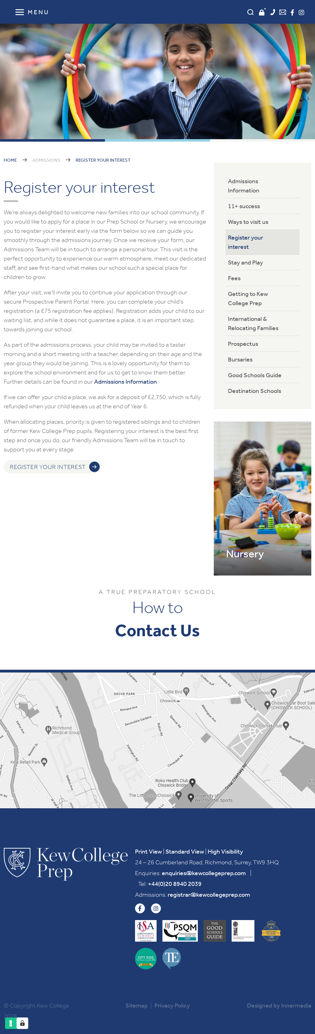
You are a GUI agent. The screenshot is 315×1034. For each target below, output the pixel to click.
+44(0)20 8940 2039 (174, 883)
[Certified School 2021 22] (271, 931)
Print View (148, 851)
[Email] (282, 13)
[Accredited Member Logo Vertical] (146, 931)
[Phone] (272, 13)
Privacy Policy (172, 1005)
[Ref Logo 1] (215, 931)
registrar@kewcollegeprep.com (209, 894)
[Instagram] (301, 12)
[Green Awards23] (146, 958)
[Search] (250, 12)
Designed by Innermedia (279, 1005)
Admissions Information (125, 381)
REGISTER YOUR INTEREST (48, 467)
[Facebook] (292, 12)
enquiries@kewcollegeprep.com (204, 873)
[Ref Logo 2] (243, 931)
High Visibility (225, 851)
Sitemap (137, 1005)
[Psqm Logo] (180, 931)
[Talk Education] (171, 958)
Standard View (184, 851)
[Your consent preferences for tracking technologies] (22, 1023)
